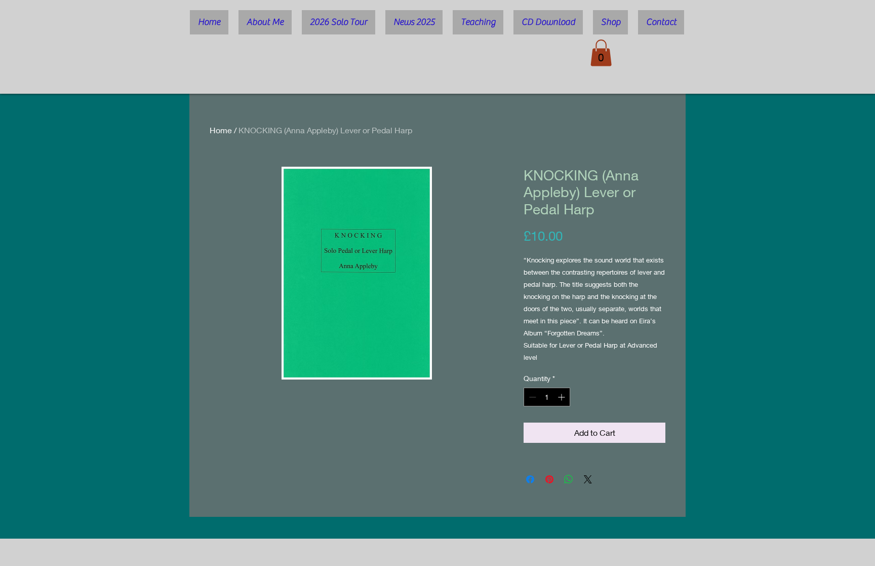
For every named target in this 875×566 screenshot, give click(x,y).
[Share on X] (588, 479)
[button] (601, 53)
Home (221, 130)
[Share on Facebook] (530, 479)
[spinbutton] (547, 397)
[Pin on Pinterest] (549, 479)
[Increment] (562, 397)
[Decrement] (531, 397)
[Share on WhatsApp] (569, 479)
